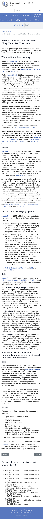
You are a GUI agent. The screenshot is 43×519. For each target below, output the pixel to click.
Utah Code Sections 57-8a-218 (14, 280)
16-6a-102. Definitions (13, 494)
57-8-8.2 (10, 270)
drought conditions (32, 370)
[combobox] (25, 10)
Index (14, 15)
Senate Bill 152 (12, 61)
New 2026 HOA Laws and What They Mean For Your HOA (22, 479)
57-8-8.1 (14, 71)
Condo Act (25, 15)
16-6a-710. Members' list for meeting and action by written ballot (23, 497)
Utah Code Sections (27, 69)
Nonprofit (5, 20)
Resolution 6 (6, 445)
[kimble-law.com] (21, 25)
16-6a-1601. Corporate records (16, 504)
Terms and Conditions (22, 515)
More (37, 20)
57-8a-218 (12, 141)
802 (31, 268)
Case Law (28, 20)
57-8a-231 (34, 141)
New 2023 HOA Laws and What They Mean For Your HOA (22, 471)
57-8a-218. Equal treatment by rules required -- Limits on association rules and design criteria (22, 487)
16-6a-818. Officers (12, 502)
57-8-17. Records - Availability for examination (22, 492)
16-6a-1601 (19, 175)
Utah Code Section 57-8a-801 (15, 268)
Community (37, 15)
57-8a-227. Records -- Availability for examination (23, 500)
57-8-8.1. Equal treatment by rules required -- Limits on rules (21, 483)
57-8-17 (21, 207)
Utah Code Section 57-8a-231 (25, 128)
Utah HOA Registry (11, 205)
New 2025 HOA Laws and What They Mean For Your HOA (22, 475)
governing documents (10, 181)
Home (5, 15)
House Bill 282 (12, 75)
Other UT (17, 20)
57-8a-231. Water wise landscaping (18, 490)
